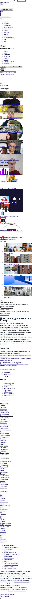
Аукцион (6, 551)
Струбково (7, 372)
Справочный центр (9, 545)
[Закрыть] (1, 4)
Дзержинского (4, 417)
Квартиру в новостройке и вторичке (11, 66)
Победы (2, 405)
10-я (1, 507)
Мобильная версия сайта (7, 594)
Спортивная (3, 486)
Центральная (4, 449)
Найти (12, 74)
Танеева (2, 470)
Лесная (2, 504)
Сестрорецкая (4, 502)
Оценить (6, 58)
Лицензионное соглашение (21, 582)
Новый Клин (7, 390)
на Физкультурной (9, 393)
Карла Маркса (4, 421)
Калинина (3, 407)
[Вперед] (1, 301)
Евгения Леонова (5, 505)
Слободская (3, 488)
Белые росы (7, 374)
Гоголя (2, 542)
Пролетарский (4, 437)
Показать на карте (5, 74)
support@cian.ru (4, 589)
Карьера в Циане (8, 566)
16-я (1, 497)
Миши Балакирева (5, 425)
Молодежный (4, 479)
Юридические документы (11, 547)
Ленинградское (4, 412)
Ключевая (3, 482)
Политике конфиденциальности (10, 586)
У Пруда (6, 376)
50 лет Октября (4, 414)
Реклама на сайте (9, 558)
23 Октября (3, 463)
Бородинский (4, 467)
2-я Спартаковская (5, 523)
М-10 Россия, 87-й (5, 461)
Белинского (3, 423)
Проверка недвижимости (11, 565)
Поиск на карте (8, 549)
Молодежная (4, 446)
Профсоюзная (4, 428)
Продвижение (8, 559)
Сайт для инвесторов (10, 568)
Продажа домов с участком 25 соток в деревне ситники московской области (14, 364)
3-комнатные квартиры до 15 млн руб (11, 362)
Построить (7, 56)
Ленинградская (4, 453)
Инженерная (3, 410)
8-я (1, 516)
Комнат (3, 68)
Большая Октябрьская (6, 416)
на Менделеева (8, 392)
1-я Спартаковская (5, 525)
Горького (2, 468)
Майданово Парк (8, 395)
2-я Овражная (4, 426)
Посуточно (7, 54)
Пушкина (2, 530)
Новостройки (7, 25)
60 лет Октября (4, 433)
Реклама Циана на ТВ (10, 552)
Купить (6, 51)
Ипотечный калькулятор (11, 563)
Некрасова (3, 451)
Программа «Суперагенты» (11, 554)
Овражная (3, 419)
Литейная (3, 442)
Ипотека (6, 30)
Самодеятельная (5, 435)
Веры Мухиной (4, 526)
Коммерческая (8, 29)
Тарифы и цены (8, 556)
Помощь (6, 561)
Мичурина (3, 534)
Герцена (2, 444)
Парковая (2, 521)
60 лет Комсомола (5, 430)
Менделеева (3, 447)
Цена (2, 70)
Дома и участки (8, 27)
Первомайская (4, 454)
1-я (1, 537)
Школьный (3, 514)
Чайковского (3, 409)
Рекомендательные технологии (17, 591)
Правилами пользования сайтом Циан (11, 580)
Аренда (6, 22)
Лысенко (2, 498)
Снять (5, 53)
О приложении (4, 596)
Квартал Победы (8, 385)
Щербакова (3, 541)
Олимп (5, 386)
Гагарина (2, 439)
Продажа (6, 23)
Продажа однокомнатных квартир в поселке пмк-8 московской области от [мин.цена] (15, 352)
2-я (1, 535)
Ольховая (2, 528)
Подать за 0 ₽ (8, 63)
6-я (1, 518)
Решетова (3, 539)
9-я (1, 432)
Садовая (2, 500)
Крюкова (2, 481)
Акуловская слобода (9, 388)
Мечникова (3, 440)
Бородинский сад (9, 383)
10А (1, 495)
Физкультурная (4, 403)
